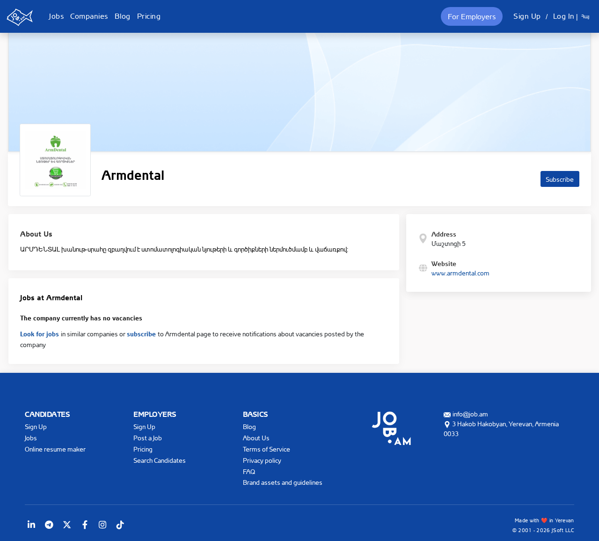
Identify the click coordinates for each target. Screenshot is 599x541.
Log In (564, 16)
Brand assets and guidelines (282, 482)
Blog (123, 16)
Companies (89, 16)
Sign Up (527, 16)
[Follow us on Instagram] (102, 524)
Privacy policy (262, 460)
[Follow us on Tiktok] (120, 524)
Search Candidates (159, 460)
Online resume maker (55, 449)
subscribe (142, 333)
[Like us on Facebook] (84, 524)
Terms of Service (266, 449)
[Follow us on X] (66, 524)
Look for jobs (40, 333)
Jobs (56, 16)
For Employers (472, 16)
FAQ (249, 471)
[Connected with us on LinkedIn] (31, 524)
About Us (256, 438)
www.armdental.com (460, 273)
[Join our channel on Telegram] (49, 524)
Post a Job (147, 438)
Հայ (585, 16)
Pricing (149, 16)
